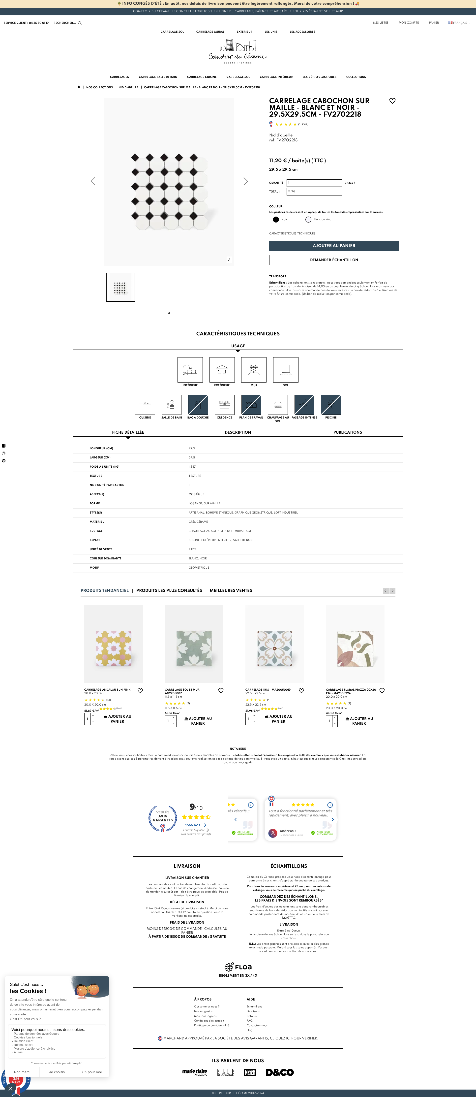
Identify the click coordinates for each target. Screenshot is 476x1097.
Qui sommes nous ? (207, 1006)
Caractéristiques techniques (292, 233)
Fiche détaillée (128, 433)
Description (238, 433)
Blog (249, 1030)
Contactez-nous (257, 1025)
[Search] (80, 23)
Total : (274, 191)
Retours (252, 1016)
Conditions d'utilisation (209, 1020)
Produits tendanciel (105, 591)
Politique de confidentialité (211, 1025)
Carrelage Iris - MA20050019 (268, 689)
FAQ (250, 1020)
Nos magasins (203, 1011)
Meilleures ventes (231, 591)
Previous (386, 591)
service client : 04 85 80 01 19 (26, 23)
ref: (272, 140)
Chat (342, 758)
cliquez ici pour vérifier (293, 1038)
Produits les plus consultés (169, 591)
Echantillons (254, 1006)
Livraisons (253, 1011)
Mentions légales (205, 1016)
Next (392, 591)
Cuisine (194, 540)
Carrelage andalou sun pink (107, 689)
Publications (347, 433)
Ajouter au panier (334, 246)
